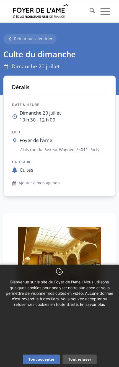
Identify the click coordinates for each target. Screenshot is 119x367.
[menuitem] (89, 11)
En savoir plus (92, 304)
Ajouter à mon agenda (39, 182)
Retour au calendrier (33, 38)
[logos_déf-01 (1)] (49, 11)
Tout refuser (79, 359)
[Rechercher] (89, 11)
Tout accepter (41, 359)
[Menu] (102, 11)
